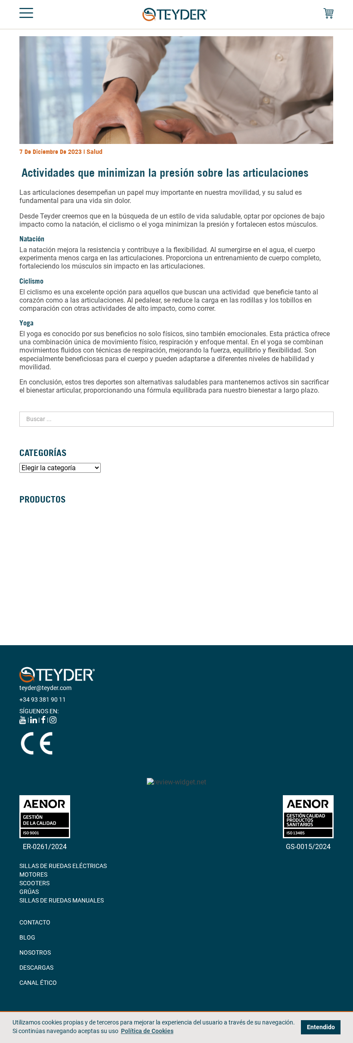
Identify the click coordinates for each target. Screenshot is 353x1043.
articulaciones (53, 192)
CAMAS (29, 565)
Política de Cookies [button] (147, 1031)
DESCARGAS (36, 967)
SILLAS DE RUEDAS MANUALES (61, 513)
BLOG (27, 937)
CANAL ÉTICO (38, 982)
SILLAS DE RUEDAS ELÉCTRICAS (63, 521)
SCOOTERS (34, 883)
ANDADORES (36, 547)
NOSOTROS (35, 952)
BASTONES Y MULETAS (50, 556)
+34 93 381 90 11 (42, 699)
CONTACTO (34, 922)
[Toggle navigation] (26, 14)
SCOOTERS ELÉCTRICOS (52, 539)
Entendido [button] (321, 1027)
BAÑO (27, 573)
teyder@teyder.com (45, 687)
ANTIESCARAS (39, 599)
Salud (94, 152)
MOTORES (33, 874)
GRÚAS (29, 582)
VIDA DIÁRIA (36, 590)
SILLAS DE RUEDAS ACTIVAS (57, 530)
